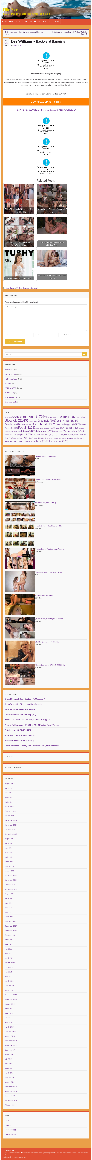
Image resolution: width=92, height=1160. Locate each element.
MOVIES (37, 22)
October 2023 (10, 935)
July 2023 (8, 940)
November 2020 (11, 999)
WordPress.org (10, 1134)
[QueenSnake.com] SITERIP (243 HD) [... (50, 665)
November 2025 (11, 825)
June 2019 (8, 1064)
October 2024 (10, 885)
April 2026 (8, 802)
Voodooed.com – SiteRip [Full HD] (19, 735)
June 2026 (8, 793)
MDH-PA (28, 22)
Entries (9, 1125)
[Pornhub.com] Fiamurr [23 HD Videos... (49, 619)
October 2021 (10, 967)
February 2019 (10, 1077)
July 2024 (8, 898)
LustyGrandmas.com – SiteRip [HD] (20, 714)
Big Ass (12, 288)
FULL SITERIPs (10, 374)
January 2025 (10, 871)
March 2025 (9, 862)
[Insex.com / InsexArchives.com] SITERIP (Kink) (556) (28, 719)
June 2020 (8, 1013)
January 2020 (10, 1036)
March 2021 (9, 981)
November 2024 (11, 880)
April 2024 (8, 912)
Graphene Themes (19, 1157)
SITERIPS (19, 22)
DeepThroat (43, 424)
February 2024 (10, 921)
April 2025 (8, 857)
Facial (26, 427)
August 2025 (9, 839)
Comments (10, 1130)
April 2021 (8, 976)
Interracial (33, 288)
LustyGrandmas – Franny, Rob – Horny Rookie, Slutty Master (32, 745)
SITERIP (82, 438)
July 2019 (8, 1059)
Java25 (15, 45)
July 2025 (8, 843)
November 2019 (11, 1045)
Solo (22, 441)
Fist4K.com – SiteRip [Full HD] (18, 730)
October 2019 (10, 1050)
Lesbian (45, 430)
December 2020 (11, 995)
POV (28, 437)
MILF (27, 434)
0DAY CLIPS (9, 370)
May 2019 (8, 1068)
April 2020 (8, 1022)
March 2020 (9, 1027)
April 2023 (8, 953)
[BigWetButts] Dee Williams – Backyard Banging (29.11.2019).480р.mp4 (46, 110)
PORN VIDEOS (23, 45)
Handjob (71, 428)
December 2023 (11, 926)
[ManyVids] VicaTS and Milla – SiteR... (49, 572)
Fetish (39, 428)
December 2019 (11, 1041)
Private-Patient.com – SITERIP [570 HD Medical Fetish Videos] (32, 725)
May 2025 (8, 852)
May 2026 (8, 797)
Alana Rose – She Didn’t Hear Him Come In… (24, 704)
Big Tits (19, 288)
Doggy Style (72, 424)
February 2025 (10, 866)
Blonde (81, 417)
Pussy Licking (40, 438)
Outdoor (18, 438)
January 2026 (10, 816)
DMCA (57, 22)
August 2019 (9, 1054)
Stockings (30, 441)
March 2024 (9, 917)
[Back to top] (87, 1155)
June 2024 (8, 903)
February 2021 (10, 986)
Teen (42, 441)
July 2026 (8, 788)
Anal (7, 288)
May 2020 (8, 1018)
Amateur (20, 416)
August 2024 (9, 894)
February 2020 (10, 1031)
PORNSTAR (9, 393)
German (59, 428)
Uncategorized (10, 402)
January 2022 (10, 963)
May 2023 (8, 949)
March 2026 (9, 806)
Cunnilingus (26, 424)
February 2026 (10, 811)
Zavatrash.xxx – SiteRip (44, 595)
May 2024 (8, 907)
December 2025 (11, 820)
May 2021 (8, 972)
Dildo (60, 424)
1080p (8, 417)
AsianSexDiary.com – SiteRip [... (46, 503)
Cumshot (12, 424)
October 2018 (10, 1096)
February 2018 (10, 1105)
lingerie (57, 431)
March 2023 (9, 958)
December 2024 (11, 875)
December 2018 (11, 1087)
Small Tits (11, 441)
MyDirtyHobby (40, 435)
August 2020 (9, 1004)
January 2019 (10, 1082)
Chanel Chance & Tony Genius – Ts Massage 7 (25, 699)
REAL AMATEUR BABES (55, 438)
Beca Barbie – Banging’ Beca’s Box (20, 709)
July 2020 (8, 1009)
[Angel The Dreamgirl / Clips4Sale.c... (48, 479)
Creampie (46, 420)
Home (4, 22)
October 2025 (10, 829)
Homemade (15, 431)
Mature (9, 435)
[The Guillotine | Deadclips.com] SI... (48, 526)
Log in (7, 1121)
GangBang (49, 428)
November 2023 (11, 930)
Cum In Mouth (67, 420)
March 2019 (9, 1073)
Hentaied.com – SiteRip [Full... (46, 456)
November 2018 (11, 1091)
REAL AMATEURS (11, 397)
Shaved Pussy (71, 438)
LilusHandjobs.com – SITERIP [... (47, 642)
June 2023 (8, 944)
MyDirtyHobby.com (56, 435)
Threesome (58, 441)
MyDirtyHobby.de (71, 435)
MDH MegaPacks (11, 379)
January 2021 (10, 990)
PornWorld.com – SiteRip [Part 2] (19, 740)
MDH (17, 435)
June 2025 (8, 848)
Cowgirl (33, 421)
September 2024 (11, 889)
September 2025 (11, 834)
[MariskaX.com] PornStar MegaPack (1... (49, 549)
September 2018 (11, 1100)
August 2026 (9, 784)
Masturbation (73, 431)
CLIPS (11, 22)
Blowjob (26, 288)
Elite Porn (10, 9)
